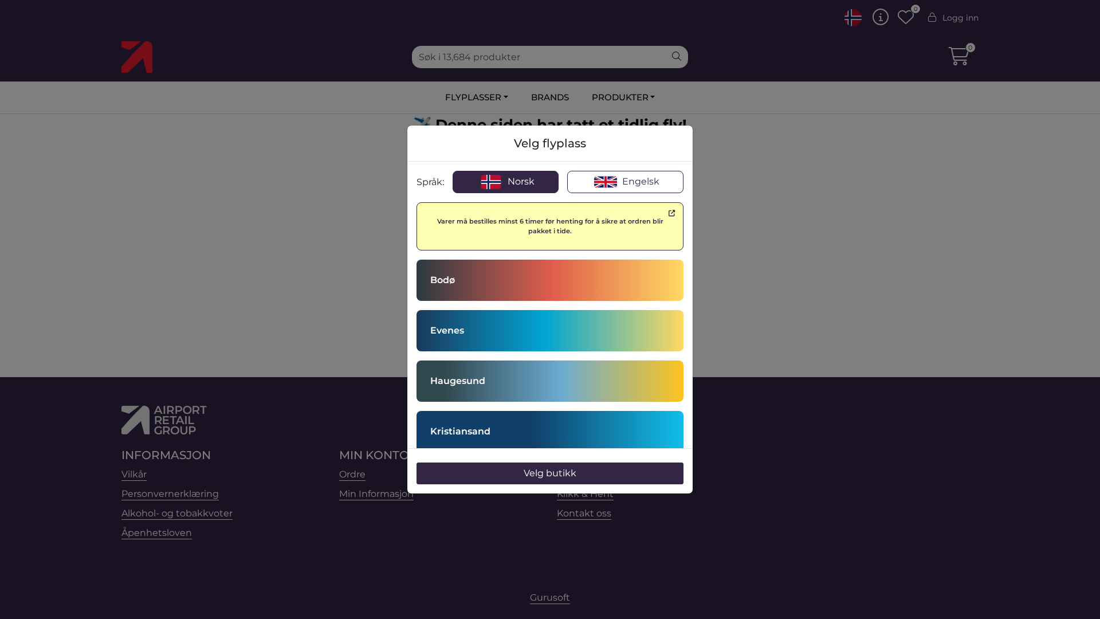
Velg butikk (550, 473)
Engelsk (639, 181)
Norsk (520, 181)
